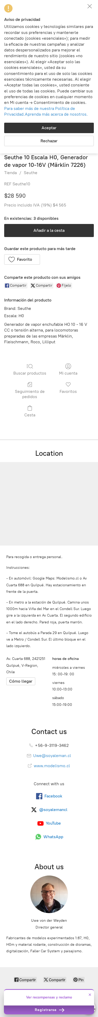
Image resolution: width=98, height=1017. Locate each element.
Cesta (29, 414)
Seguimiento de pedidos (30, 394)
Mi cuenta (68, 373)
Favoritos (68, 391)
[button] (22, 259)
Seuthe (30, 172)
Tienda (10, 172)
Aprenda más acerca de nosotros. (56, 114)
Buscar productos (29, 373)
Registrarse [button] (46, 1010)
